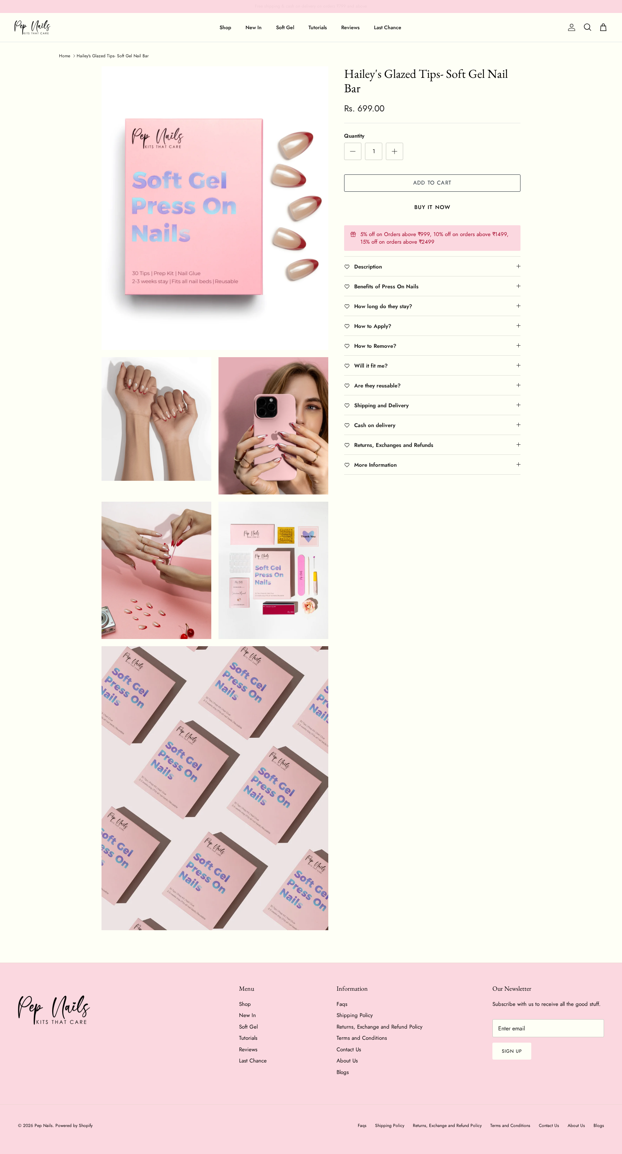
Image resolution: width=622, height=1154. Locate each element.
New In (253, 27)
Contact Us (349, 1049)
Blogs (343, 1072)
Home (64, 56)
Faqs (342, 1004)
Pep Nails (44, 1125)
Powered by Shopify (74, 1125)
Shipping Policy (355, 1015)
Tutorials (317, 27)
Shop (225, 27)
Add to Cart (432, 183)
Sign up (512, 1051)
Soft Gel (285, 27)
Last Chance (387, 27)
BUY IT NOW (432, 207)
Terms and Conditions (362, 1038)
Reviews (350, 27)
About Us (347, 1061)
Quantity (354, 136)
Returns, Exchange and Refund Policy (380, 1027)
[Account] (570, 27)
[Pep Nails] (32, 27)
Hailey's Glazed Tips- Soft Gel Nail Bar (113, 56)
